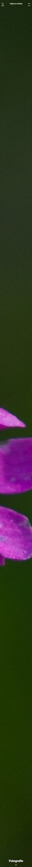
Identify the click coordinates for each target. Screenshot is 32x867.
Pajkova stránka (16, 4)
